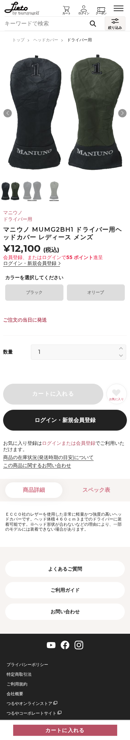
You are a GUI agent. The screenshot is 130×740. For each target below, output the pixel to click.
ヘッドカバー (45, 39)
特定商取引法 (19, 674)
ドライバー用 (79, 39)
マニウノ (13, 212)
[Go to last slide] (7, 113)
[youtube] (51, 645)
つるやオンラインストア (29, 703)
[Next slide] (122, 113)
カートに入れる (65, 730)
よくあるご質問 (65, 569)
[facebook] (65, 645)
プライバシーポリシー (27, 665)
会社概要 (15, 694)
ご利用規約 (17, 684)
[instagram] (79, 645)
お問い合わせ (65, 611)
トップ (18, 39)
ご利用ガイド (65, 590)
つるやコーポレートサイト (32, 713)
